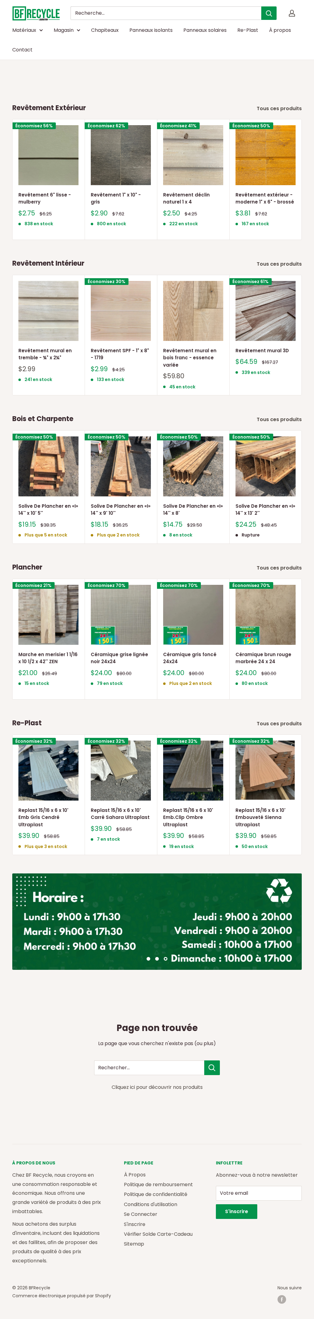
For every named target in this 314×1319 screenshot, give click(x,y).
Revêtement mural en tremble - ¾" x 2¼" (45, 354)
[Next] (302, 179)
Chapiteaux (105, 30)
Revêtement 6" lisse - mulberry (44, 198)
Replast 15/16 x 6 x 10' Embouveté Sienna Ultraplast (260, 817)
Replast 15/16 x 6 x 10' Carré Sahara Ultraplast (120, 813)
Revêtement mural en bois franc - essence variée (189, 357)
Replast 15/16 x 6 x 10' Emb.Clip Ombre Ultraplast (188, 817)
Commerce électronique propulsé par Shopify (61, 1296)
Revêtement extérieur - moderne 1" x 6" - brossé (265, 198)
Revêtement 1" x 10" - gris (116, 198)
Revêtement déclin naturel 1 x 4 (186, 198)
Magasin (64, 30)
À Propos (135, 1174)
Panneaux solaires (205, 30)
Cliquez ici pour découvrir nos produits (157, 1087)
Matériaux (24, 30)
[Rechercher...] (212, 1067)
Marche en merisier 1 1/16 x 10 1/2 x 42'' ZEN (48, 658)
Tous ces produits (280, 108)
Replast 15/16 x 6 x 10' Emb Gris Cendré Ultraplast (43, 817)
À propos (280, 30)
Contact (22, 49)
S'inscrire (134, 1224)
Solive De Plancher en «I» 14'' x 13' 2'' (265, 509)
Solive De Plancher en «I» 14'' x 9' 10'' (121, 509)
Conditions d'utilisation (150, 1204)
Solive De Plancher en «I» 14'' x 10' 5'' (48, 509)
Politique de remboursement (158, 1184)
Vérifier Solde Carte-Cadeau (158, 1234)
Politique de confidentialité (155, 1194)
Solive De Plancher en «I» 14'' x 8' (193, 509)
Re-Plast (247, 30)
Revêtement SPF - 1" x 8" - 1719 (120, 354)
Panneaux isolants (151, 30)
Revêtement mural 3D (262, 350)
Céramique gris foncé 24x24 (189, 658)
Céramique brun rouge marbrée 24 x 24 (263, 658)
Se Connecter (140, 1214)
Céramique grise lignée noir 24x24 (119, 658)
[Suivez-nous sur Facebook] (282, 1299)
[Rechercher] (269, 13)
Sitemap (134, 1243)
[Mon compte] (292, 13)
